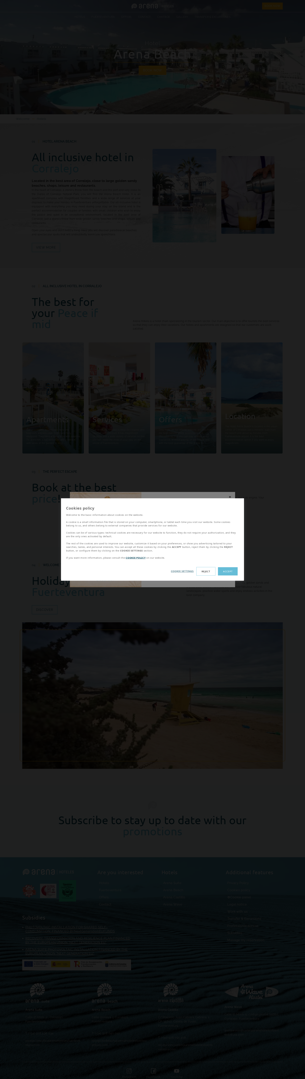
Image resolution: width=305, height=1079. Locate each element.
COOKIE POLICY (136, 557)
